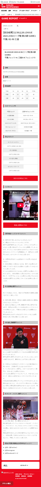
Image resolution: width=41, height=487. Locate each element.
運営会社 (23, 476)
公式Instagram (10, 450)
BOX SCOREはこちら (20, 178)
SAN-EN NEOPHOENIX (12, 6)
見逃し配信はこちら (20, 225)
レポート (10, 14)
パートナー (34, 11)
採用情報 (29, 476)
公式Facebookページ (11, 453)
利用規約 (17, 476)
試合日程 (4, 11)
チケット (15, 11)
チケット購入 (6, 483)
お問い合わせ (18, 474)
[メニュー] (39, 6)
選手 (9, 11)
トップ (3, 14)
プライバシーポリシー (29, 474)
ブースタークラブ (24, 11)
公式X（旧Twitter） (11, 447)
